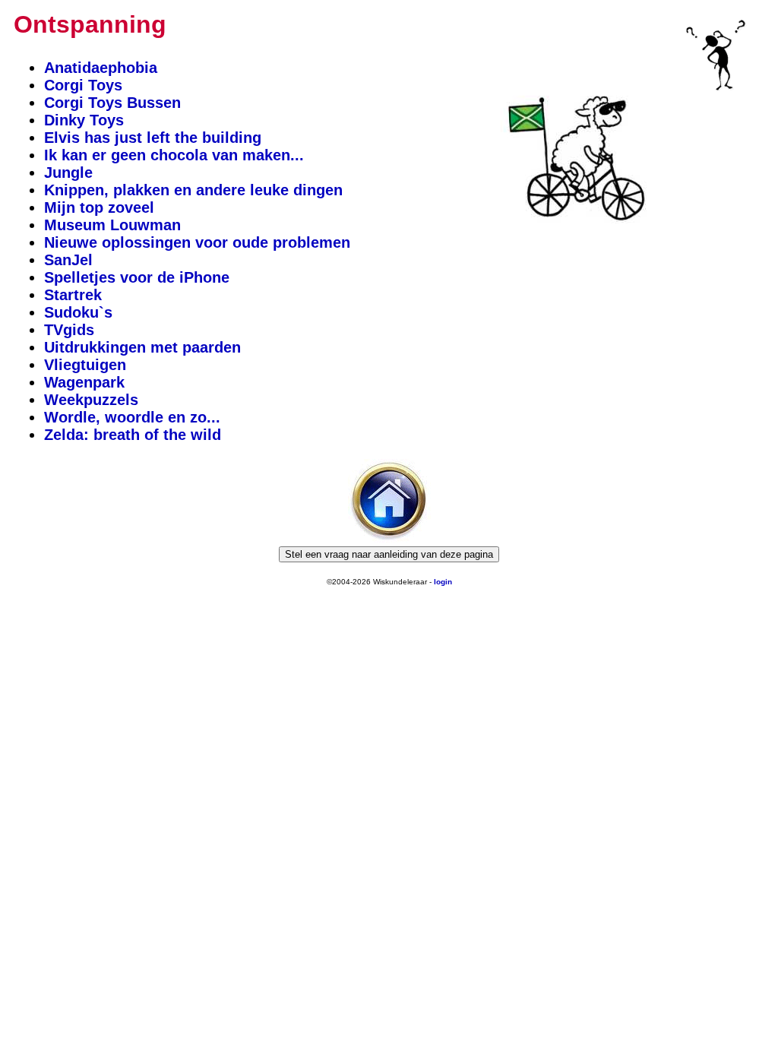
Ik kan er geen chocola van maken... (174, 155)
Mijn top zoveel (99, 207)
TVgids (69, 329)
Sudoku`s (78, 312)
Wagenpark (84, 382)
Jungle (68, 172)
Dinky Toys (84, 120)
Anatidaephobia (100, 67)
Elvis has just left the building (152, 137)
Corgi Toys (83, 85)
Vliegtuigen (85, 364)
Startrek (73, 294)
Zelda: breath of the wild (132, 434)
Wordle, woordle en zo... (132, 417)
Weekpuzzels (91, 399)
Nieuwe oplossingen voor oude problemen (197, 242)
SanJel (68, 260)
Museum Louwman (112, 225)
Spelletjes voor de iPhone (136, 277)
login (443, 582)
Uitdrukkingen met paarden (142, 347)
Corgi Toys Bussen (112, 102)
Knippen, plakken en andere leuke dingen (193, 190)
